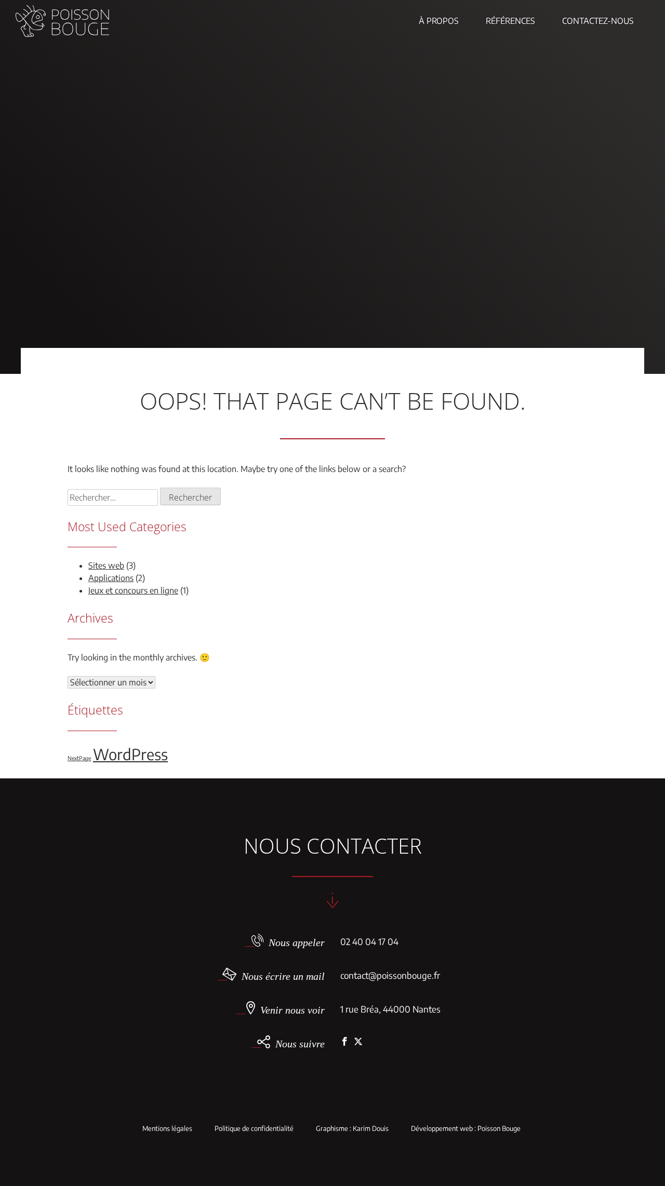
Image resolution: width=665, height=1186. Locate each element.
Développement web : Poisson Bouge (466, 1128)
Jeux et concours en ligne (133, 590)
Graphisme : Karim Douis (352, 1128)
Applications (111, 578)
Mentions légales (167, 1128)
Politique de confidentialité (254, 1128)
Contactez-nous (598, 21)
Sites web (106, 565)
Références (510, 21)
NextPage (79, 757)
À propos (439, 21)
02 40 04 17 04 (369, 941)
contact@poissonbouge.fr (390, 975)
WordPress (130, 754)
